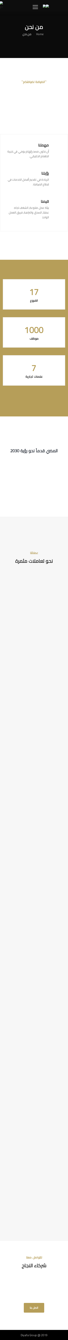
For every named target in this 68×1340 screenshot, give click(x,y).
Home (40, 34)
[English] (47, 5)
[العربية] (44, 5)
